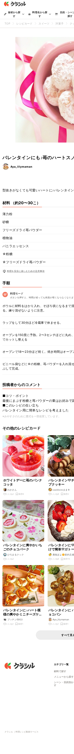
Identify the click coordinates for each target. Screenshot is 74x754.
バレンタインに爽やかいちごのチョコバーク (22, 547)
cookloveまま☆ (61, 489)
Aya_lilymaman (21, 166)
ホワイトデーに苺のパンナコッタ (22, 482)
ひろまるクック (15, 554)
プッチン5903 (15, 619)
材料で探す (60, 671)
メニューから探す (64, 676)
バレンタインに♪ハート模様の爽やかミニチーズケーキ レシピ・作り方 (22, 612)
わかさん (12, 489)
